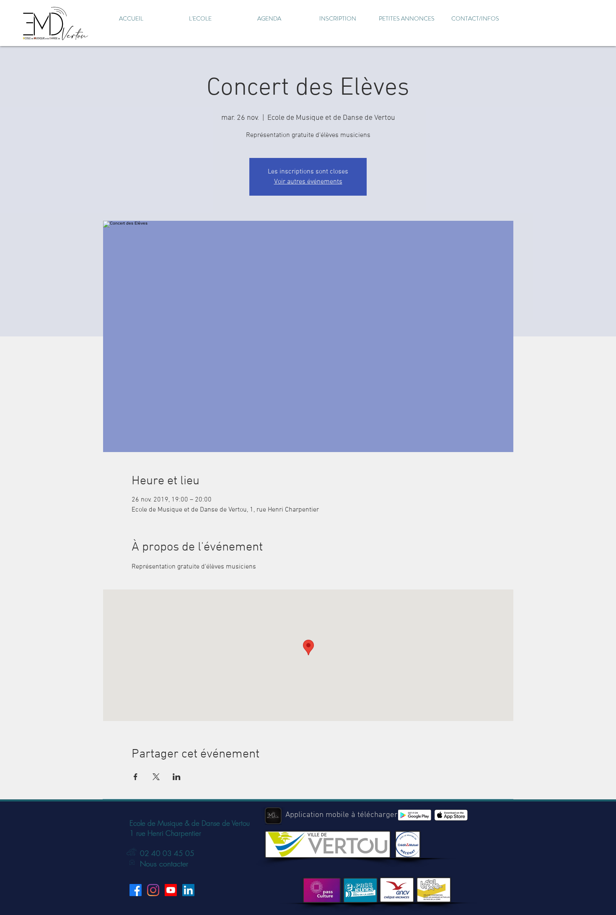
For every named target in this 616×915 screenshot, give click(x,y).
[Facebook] (135, 890)
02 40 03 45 (161, 853)
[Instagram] (153, 890)
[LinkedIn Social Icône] (188, 890)
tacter (179, 863)
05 (188, 853)
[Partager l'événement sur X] (156, 776)
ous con (158, 863)
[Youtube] (171, 890)
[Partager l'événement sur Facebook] (136, 776)
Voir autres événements (308, 182)
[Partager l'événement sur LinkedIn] (177, 776)
